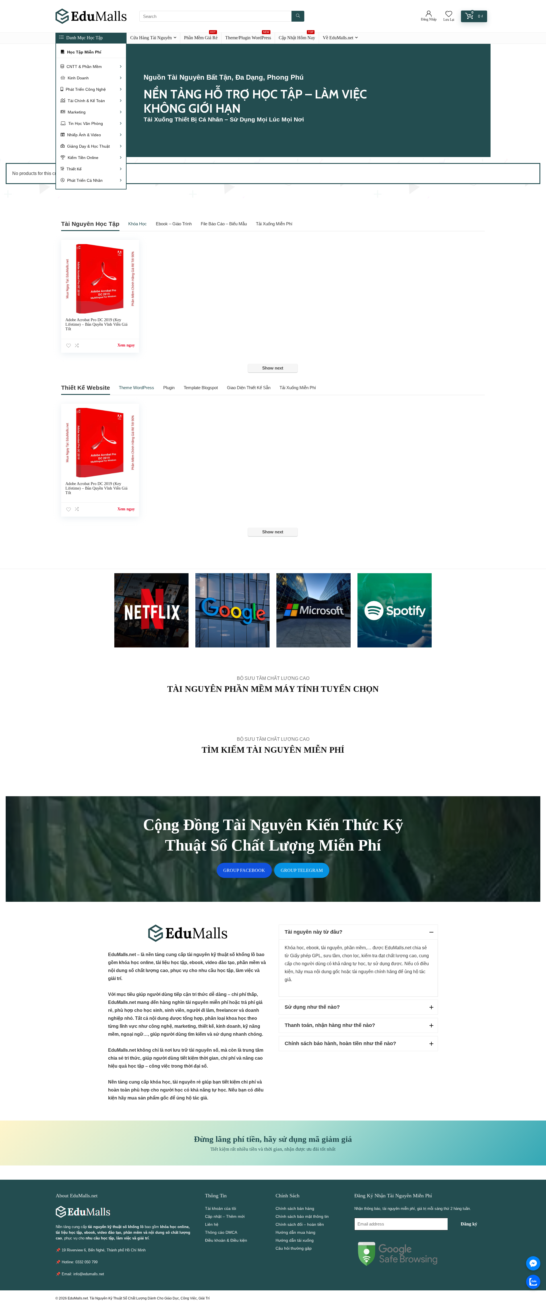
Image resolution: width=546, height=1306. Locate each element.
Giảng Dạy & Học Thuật (88, 146)
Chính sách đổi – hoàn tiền (300, 1224)
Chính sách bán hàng (295, 1208)
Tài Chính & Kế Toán (86, 100)
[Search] (297, 16)
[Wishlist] (448, 14)
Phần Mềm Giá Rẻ (201, 36)
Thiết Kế (73, 169)
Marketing (76, 112)
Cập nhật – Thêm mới (225, 1216)
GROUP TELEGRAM (302, 870)
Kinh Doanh (78, 78)
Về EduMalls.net (338, 37)
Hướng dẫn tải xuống (295, 1240)
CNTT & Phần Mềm (83, 66)
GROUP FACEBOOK (244, 870)
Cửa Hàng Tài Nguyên (151, 37)
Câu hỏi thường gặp (294, 1248)
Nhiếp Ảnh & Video (83, 135)
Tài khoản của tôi (220, 1208)
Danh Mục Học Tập (84, 37)
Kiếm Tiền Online (82, 157)
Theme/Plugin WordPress (248, 36)
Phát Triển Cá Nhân (84, 180)
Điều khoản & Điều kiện (226, 1240)
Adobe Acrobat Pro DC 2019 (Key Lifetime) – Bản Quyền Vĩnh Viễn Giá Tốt (96, 324)
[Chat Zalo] (533, 1282)
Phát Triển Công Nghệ (85, 89)
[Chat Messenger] (533, 1263)
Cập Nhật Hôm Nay (297, 36)
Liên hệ (211, 1224)
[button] (358, 932)
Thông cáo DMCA (221, 1232)
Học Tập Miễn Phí (83, 52)
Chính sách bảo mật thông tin (302, 1216)
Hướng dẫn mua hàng (295, 1232)
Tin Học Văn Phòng (85, 123)
